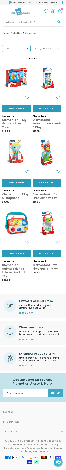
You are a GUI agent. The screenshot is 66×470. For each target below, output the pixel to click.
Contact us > (27, 339)
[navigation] (16, 51)
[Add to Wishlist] (27, 97)
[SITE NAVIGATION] (5, 11)
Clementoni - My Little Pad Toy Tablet (14, 123)
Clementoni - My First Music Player (45, 267)
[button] (58, 462)
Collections (16, 33)
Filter (7, 48)
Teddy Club (10, 431)
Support (8, 411)
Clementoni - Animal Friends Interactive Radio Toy (14, 270)
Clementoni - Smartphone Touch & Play (47, 123)
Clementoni (30, 33)
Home (6, 33)
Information (11, 421)
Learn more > (27, 313)
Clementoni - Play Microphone (15, 196)
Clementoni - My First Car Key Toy (45, 196)
